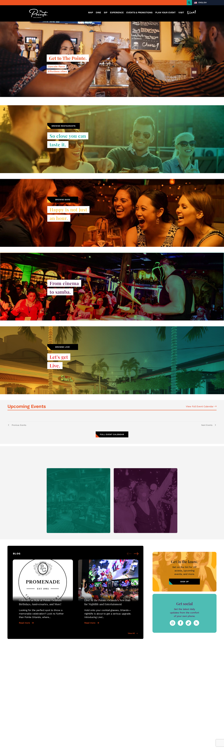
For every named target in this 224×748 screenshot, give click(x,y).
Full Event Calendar (112, 434)
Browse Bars (62, 199)
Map (90, 12)
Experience (117, 12)
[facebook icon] (180, 623)
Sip (105, 12)
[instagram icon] (173, 623)
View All (131, 633)
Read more (24, 623)
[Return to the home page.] (38, 13)
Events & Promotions (139, 12)
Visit (181, 12)
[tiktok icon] (188, 623)
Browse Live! (62, 347)
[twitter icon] (196, 623)
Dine (98, 12)
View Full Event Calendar (200, 406)
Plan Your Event (165, 12)
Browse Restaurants (63, 126)
